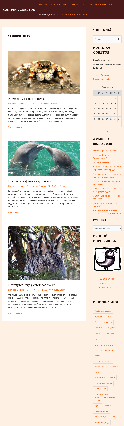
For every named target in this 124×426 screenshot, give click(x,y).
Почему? (43, 186)
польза (114, 416)
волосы (98, 333)
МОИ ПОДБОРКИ (47, 14)
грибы (97, 339)
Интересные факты (17, 104)
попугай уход (102, 422)
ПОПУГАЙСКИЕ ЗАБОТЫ (73, 14)
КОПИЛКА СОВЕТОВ (18, 9)
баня (97, 322)
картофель (114, 366)
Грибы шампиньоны (103, 311)
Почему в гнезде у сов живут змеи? (31, 285)
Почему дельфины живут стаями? (30, 181)
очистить (108, 406)
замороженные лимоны (104, 350)
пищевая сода (100, 417)
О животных (32, 104)
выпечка (111, 333)
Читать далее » (15, 127)
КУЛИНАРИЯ (78, 5)
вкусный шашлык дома (105, 328)
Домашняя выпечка (104, 317)
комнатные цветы (103, 383)
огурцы (97, 406)
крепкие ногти (100, 389)
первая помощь (101, 411)
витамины (108, 322)
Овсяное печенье (101, 162)
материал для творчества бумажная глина (105, 397)
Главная (43, 5)
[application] (67, 5)
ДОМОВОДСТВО (58, 5)
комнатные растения (105, 377)
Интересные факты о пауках (27, 98)
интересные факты (103, 361)
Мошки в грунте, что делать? (106, 151)
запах (97, 356)
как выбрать (100, 366)
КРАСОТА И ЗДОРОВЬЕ (101, 5)
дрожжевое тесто (104, 345)
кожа (97, 372)
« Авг (106, 132)
